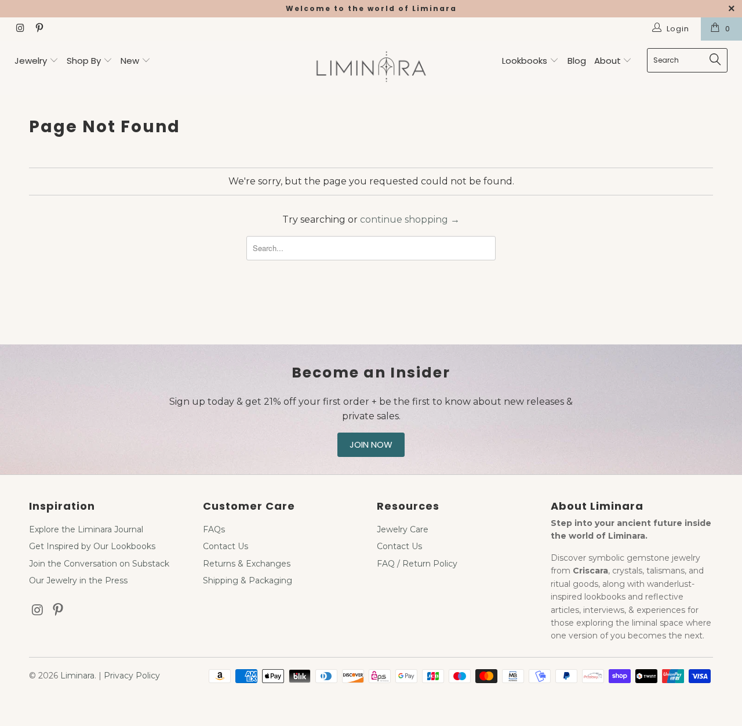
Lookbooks (526, 61)
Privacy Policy (132, 675)
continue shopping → (410, 219)
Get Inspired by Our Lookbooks (92, 546)
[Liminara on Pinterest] (38, 29)
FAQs (214, 529)
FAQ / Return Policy (417, 563)
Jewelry (30, 61)
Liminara (77, 675)
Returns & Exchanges (246, 563)
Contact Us (225, 546)
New (130, 61)
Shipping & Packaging (247, 580)
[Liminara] (371, 68)
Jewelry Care (402, 529)
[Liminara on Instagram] (19, 29)
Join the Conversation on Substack (99, 563)
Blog (577, 61)
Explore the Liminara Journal (86, 529)
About (608, 61)
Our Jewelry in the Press (78, 580)
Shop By (84, 61)
